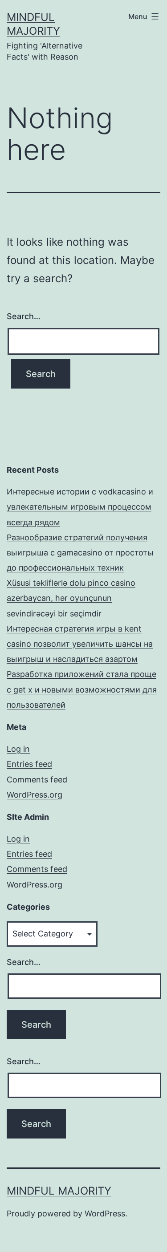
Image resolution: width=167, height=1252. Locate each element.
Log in (18, 749)
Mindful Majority (59, 1190)
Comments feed (37, 779)
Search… (24, 316)
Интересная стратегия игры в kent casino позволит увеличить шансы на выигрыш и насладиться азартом (80, 644)
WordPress (105, 1213)
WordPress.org (34, 794)
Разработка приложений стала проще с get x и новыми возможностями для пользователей (82, 689)
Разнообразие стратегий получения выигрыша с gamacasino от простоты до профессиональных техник (80, 552)
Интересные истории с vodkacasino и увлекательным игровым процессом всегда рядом (80, 507)
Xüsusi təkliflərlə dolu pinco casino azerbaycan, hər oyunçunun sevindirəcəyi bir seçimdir (71, 598)
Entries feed (29, 764)
